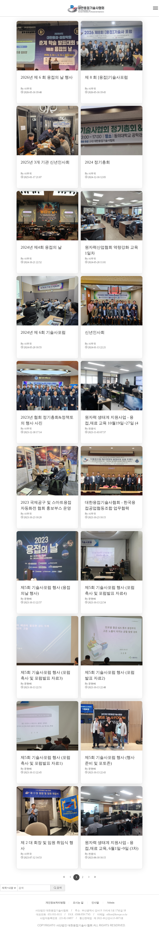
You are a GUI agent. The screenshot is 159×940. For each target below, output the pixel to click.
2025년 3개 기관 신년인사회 (45, 162)
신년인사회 (95, 332)
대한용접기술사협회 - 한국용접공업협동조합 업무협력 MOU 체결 (110, 508)
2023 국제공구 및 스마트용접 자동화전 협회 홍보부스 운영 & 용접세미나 (46, 508)
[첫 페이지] (64, 877)
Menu (3, 2)
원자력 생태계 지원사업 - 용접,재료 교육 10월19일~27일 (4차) (111, 423)
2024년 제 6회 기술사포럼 (43, 332)
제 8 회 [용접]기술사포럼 (106, 77)
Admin (110, 902)
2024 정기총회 (97, 162)
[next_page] (89, 877)
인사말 (95, 902)
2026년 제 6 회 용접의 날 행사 (47, 77)
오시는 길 (78, 902)
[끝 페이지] (95, 877)
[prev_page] (70, 877)
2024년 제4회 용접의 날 (41, 247)
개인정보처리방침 (55, 902)
